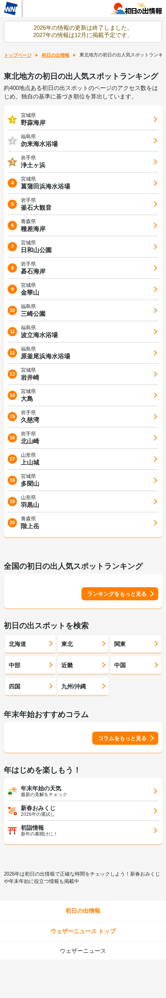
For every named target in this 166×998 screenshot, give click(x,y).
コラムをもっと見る (122, 738)
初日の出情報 (55, 55)
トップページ (18, 55)
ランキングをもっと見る (117, 594)
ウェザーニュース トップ (83, 931)
